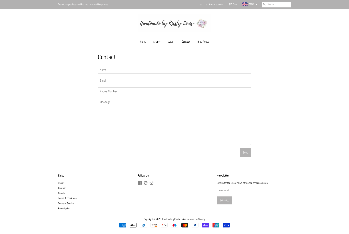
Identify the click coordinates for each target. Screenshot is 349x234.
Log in (201, 4)
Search (61, 193)
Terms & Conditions (67, 198)
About (171, 42)
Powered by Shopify (196, 219)
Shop (156, 42)
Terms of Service (66, 203)
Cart (235, 4)
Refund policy (64, 208)
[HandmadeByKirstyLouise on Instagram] (151, 183)
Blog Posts (203, 42)
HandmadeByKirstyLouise (174, 219)
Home (143, 42)
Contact (186, 42)
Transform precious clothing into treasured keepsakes (83, 4)
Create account (216, 4)
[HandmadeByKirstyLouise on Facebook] (140, 183)
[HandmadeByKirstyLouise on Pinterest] (146, 183)
